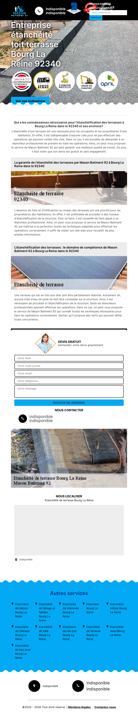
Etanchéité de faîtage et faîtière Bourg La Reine (47, 612)
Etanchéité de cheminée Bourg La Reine (71, 610)
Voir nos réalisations (30, 101)
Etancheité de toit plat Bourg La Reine (70, 633)
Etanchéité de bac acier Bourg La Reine (23, 651)
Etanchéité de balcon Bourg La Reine (22, 610)
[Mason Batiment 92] (19, 11)
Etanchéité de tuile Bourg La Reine (45, 633)
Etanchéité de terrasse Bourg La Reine (93, 633)
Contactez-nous (105, 707)
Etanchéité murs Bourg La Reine (117, 631)
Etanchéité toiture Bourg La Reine (118, 608)
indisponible (56, 9)
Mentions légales (79, 707)
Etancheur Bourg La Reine (92, 608)
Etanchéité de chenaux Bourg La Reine (22, 633)
